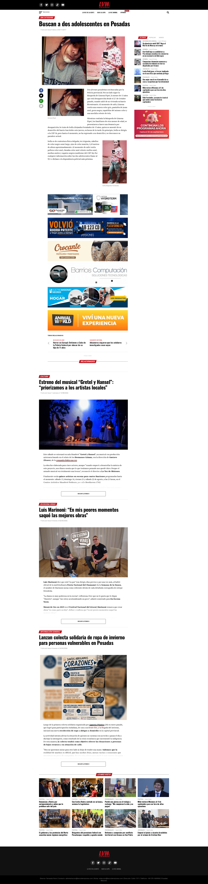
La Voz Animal (112, 12)
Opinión (123, 12)
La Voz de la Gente (88, 12)
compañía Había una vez (66, 460)
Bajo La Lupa (101, 12)
